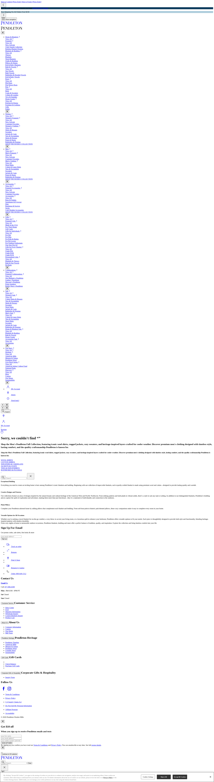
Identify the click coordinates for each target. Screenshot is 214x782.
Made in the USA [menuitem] (11, 225)
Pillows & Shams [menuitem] (11, 63)
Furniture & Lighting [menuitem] (12, 105)
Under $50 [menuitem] (9, 251)
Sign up (4, 539)
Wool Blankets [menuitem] (10, 59)
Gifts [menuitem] (7, 107)
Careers (8, 629)
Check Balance (10, 664)
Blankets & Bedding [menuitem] (12, 51)
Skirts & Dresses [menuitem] (11, 138)
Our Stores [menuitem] (9, 378)
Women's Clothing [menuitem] (12, 126)
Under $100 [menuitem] (9, 253)
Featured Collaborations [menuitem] (14, 274)
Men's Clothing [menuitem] (11, 161)
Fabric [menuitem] (7, 109)
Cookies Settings (148, 777)
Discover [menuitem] (8, 370)
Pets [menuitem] (7, 87)
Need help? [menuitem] (15, 401)
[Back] (3, 405)
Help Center (9, 608)
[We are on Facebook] (4, 691)
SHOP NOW (37, 8)
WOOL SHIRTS (7, 460)
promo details (96, 745)
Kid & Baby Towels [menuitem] (12, 77)
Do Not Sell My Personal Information (18, 706)
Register (4, 430)
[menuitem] (7, 291)
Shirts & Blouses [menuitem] (11, 130)
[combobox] (16, 763)
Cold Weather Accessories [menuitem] (14, 210)
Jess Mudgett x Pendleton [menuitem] (14, 278)
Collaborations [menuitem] (10, 270)
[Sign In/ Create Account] (3, 424)
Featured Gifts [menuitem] (10, 221)
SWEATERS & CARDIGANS (12, 464)
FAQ (7, 610)
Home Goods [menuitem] (10, 99)
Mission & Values (11, 646)
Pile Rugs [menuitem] (8, 83)
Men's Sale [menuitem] (9, 313)
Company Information (13, 627)
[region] (107, 777)
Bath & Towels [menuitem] (10, 67)
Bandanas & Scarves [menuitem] (12, 206)
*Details (45, 8)
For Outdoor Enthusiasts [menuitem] (14, 243)
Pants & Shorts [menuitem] (10, 140)
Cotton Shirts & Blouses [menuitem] (13, 299)
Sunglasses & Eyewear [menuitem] (13, 202)
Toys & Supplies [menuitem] (11, 97)
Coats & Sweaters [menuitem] (11, 93)
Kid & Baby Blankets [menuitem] (13, 65)
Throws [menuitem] (8, 55)
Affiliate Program (11, 710)
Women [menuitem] (8, 114)
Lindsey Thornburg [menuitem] (12, 280)
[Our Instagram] (9, 691)
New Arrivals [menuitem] (10, 45)
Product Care (10, 618)
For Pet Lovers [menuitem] (10, 241)
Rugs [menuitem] (7, 79)
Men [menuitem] (7, 149)
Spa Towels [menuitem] (9, 71)
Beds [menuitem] (7, 91)
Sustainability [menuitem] (10, 380)
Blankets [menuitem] (8, 57)
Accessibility (9, 713)
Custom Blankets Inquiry (14, 616)
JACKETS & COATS (9, 466)
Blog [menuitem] (7, 374)
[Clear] (30, 476)
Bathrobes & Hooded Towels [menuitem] (15, 75)
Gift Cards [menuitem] (9, 229)
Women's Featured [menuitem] (12, 118)
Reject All (164, 777)
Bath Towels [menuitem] (9, 73)
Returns (14, 552)
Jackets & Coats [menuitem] (11, 134)
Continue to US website (9, 754)
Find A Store (15, 560)
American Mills (10, 644)
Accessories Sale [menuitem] (11, 339)
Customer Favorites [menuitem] (12, 124)
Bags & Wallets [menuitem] (10, 200)
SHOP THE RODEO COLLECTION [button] (19, 144)
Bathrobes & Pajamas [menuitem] (13, 142)
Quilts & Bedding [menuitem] (11, 61)
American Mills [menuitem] (10, 356)
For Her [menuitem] (8, 235)
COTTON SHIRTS (8, 462)
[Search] (3, 477)
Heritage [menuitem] (8, 352)
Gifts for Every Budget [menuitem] (13, 247)
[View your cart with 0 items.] (2, 433)
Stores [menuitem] (13, 395)
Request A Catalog (17, 568)
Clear (29, 763)
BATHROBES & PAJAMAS (11, 470)
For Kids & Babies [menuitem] (12, 239)
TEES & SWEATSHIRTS (10, 468)
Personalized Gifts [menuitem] (12, 257)
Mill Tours (9, 633)
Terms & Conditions (12, 694)
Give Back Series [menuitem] (11, 362)
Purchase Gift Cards (12, 666)
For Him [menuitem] (8, 237)
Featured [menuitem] (8, 41)
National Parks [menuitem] (10, 368)
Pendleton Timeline (12, 642)
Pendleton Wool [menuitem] (11, 360)
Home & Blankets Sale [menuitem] (13, 329)
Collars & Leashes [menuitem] (11, 95)
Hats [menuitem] (7, 204)
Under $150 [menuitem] (9, 255)
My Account (5, 426)
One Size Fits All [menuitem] (11, 245)
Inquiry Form (10, 677)
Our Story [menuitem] (9, 348)
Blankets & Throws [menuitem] (12, 261)
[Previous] (3, 5)
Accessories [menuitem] (9, 184)
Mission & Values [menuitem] (11, 358)
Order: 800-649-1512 (18, 574)
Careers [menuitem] (8, 376)
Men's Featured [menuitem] (11, 153)
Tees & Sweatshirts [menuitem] (12, 136)
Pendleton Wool (11, 648)
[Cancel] (4, 767)
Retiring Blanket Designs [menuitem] (14, 49)
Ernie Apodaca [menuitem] (10, 284)
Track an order (16, 547)
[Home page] (107, 23)
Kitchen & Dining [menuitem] (11, 103)
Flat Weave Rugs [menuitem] (11, 85)
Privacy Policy (10, 698)
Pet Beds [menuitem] (8, 265)
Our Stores (9, 631)
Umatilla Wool (10, 650)
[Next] (3, 15)
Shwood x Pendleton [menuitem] (12, 282)
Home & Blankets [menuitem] (12, 37)
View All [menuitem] (8, 39)
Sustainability (10, 652)
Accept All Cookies (180, 777)
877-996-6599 (10, 587)
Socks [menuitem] (7, 208)
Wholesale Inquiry (11, 614)
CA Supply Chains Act (13, 702)
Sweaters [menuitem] (8, 132)
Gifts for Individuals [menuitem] (12, 231)
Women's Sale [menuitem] (10, 295)
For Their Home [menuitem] (11, 227)
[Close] (3, 32)
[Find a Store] (3, 418)
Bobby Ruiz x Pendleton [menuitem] (14, 286)
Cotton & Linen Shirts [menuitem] (13, 167)
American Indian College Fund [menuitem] (16, 366)
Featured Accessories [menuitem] (13, 188)
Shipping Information (12, 612)
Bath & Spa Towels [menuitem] (12, 263)
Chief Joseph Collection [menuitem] (13, 47)
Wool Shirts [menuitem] (9, 165)
